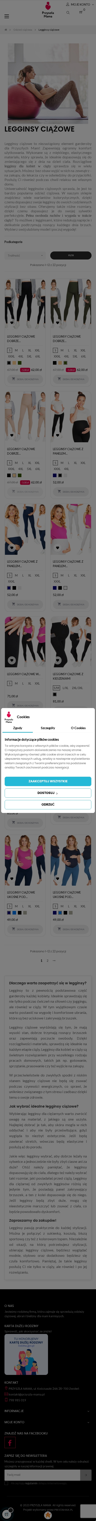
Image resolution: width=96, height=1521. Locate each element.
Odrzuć (48, 804)
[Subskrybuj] (86, 1475)
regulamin (31, 1483)
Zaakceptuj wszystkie (48, 781)
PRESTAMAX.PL (63, 1509)
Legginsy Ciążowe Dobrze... (21, 339)
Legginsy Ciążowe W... (23, 674)
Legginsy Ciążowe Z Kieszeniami (68, 676)
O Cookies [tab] (78, 728)
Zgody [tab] (17, 728)
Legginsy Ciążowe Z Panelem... (68, 451)
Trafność (26, 255)
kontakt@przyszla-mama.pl (27, 1394)
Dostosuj (46, 793)
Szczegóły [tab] (48, 728)
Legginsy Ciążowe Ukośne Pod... (21, 895)
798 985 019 (17, 1400)
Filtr (71, 255)
